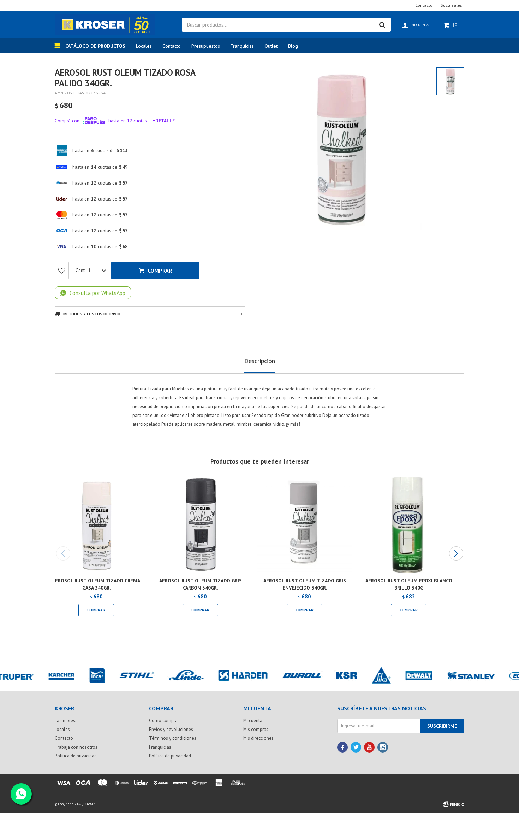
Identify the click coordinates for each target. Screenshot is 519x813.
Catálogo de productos (95, 46)
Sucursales (451, 5)
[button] (456, 553)
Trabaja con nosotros (76, 747)
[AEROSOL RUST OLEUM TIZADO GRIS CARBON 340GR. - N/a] (200, 525)
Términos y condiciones (172, 738)
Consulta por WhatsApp (97, 292)
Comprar (160, 270)
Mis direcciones (258, 738)
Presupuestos (205, 46)
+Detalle (164, 120)
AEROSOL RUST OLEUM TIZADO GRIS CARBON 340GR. (200, 584)
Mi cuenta (252, 721)
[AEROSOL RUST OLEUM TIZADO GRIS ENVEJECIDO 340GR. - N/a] (304, 525)
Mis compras (255, 729)
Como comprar (164, 721)
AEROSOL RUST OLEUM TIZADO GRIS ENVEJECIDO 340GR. (304, 584)
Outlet (271, 46)
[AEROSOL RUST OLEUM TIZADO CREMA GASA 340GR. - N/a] (96, 525)
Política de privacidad (76, 756)
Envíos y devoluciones (171, 729)
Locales (144, 46)
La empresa (66, 721)
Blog (293, 46)
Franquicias (242, 46)
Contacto (171, 46)
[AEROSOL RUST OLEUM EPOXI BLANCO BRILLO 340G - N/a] (408, 525)
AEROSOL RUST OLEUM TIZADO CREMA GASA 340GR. (96, 584)
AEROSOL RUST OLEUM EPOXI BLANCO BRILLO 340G (408, 584)
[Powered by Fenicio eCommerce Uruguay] (453, 804)
